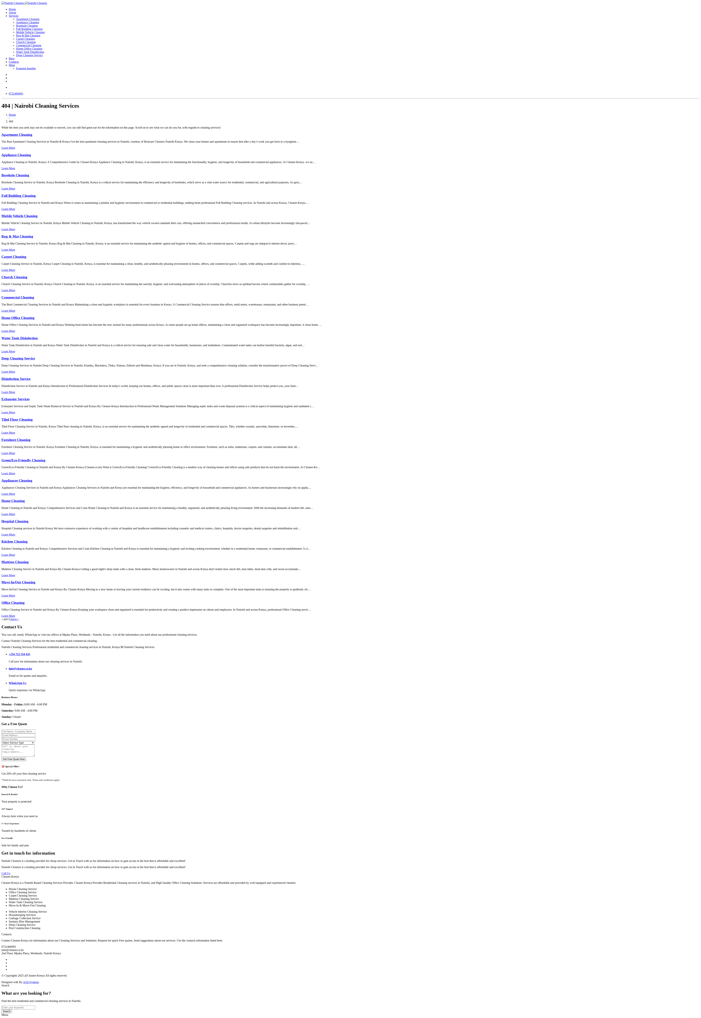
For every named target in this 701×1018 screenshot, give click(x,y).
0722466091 (16, 93)
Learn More (8, 147)
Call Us (5, 873)
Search (6, 1011)
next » (15, 619)
